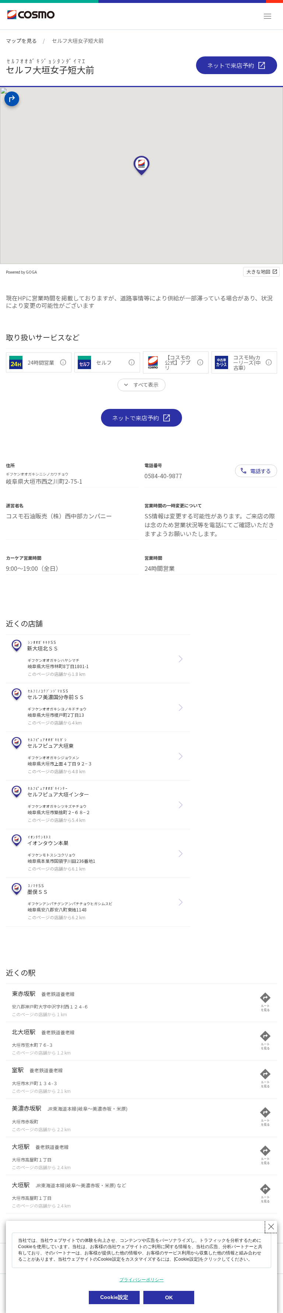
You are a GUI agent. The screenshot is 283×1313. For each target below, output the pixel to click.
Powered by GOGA (21, 272)
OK (169, 1297)
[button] (267, 16)
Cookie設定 (114, 1297)
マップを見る (21, 40)
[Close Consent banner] (271, 1227)
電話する (260, 471)
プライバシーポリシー (141, 1279)
